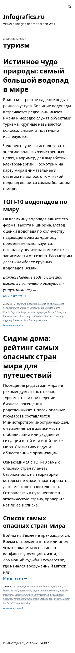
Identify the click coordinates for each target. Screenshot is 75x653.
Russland (38, 316)
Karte (57, 308)
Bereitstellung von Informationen (32, 594)
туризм (7, 320)
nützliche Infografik (37, 312)
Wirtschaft (26, 603)
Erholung (21, 312)
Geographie (33, 304)
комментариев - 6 (13, 608)
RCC (46, 643)
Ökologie (42, 320)
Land (56, 316)
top (62, 316)
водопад (21, 304)
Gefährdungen (40, 590)
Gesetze (34, 586)
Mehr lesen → (15, 295)
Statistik (49, 316)
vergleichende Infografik (26, 598)
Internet (24, 308)
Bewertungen (26, 316)
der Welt (14, 590)
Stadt (43, 304)
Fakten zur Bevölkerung (25, 320)
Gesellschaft (9, 312)
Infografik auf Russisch (41, 308)
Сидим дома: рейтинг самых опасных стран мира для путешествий (31, 356)
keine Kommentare (13, 325)
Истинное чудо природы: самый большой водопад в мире (36, 75)
